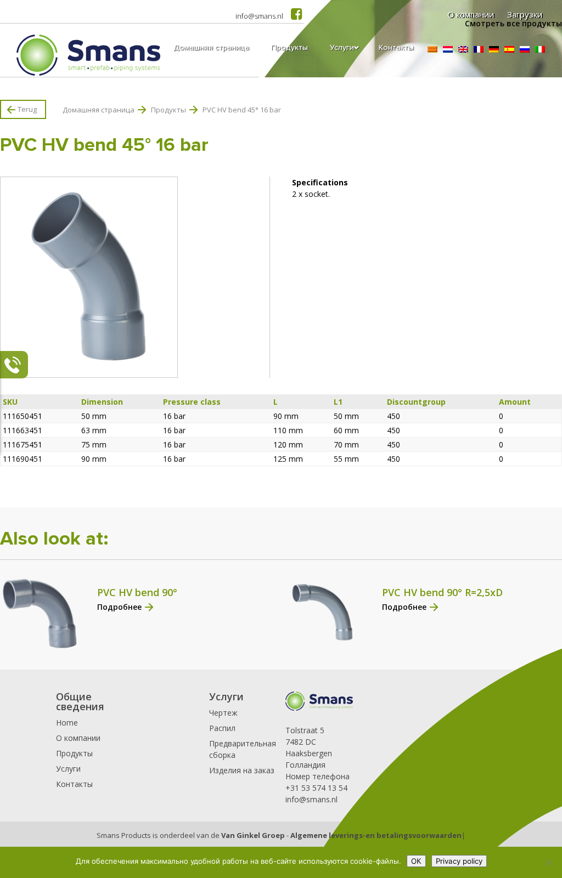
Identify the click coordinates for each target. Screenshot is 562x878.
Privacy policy (459, 861)
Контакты (74, 784)
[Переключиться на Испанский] (509, 49)
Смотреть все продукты (513, 23)
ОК (416, 861)
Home (67, 722)
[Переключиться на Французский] (478, 49)
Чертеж (223, 712)
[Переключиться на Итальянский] (540, 49)
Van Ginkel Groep (253, 835)
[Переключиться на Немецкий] (494, 49)
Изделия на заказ (241, 770)
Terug (27, 109)
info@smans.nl (259, 16)
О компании (78, 738)
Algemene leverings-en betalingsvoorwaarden (376, 835)
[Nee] (548, 862)
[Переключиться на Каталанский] (432, 49)
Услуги (68, 768)
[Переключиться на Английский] (463, 49)
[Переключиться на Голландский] (448, 49)
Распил (222, 728)
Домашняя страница (98, 110)
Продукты (168, 110)
